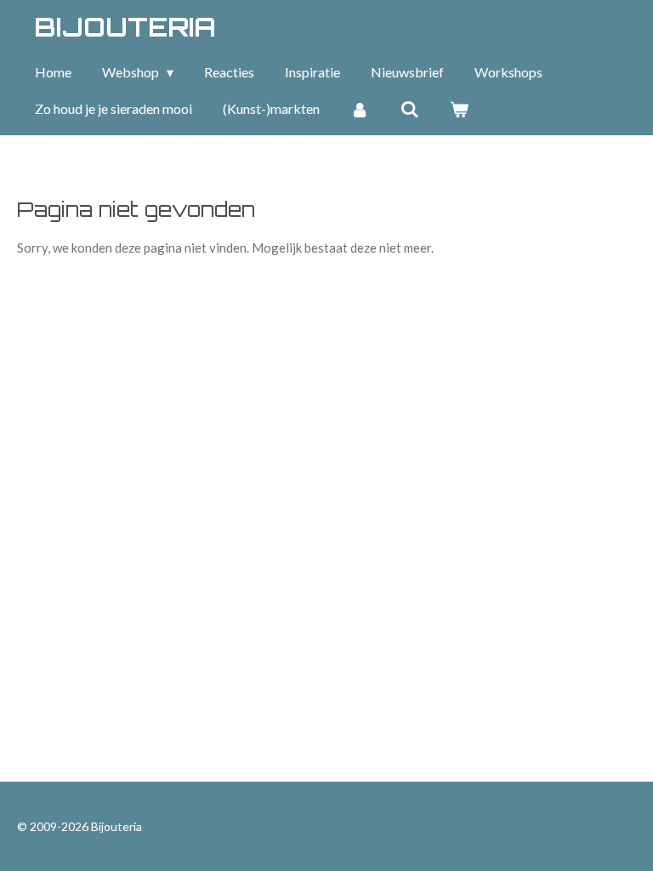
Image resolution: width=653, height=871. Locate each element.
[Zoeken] (409, 109)
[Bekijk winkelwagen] (459, 109)
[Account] (359, 109)
